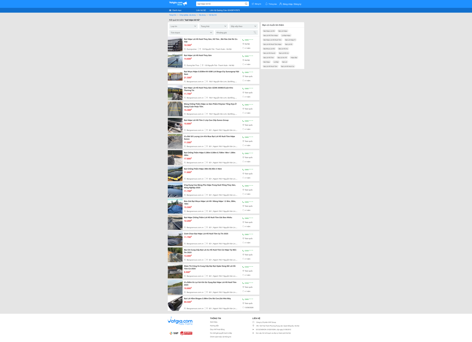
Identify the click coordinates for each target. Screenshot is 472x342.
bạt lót (284, 62)
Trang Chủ (172, 15)
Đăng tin (258, 4)
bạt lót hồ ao (283, 49)
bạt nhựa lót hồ (269, 49)
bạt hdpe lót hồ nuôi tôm (272, 40)
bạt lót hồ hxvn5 (269, 53)
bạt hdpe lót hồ (269, 31)
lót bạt (276, 62)
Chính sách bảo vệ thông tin (220, 336)
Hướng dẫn (214, 325)
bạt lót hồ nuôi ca (287, 66)
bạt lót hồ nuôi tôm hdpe (272, 44)
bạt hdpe (267, 62)
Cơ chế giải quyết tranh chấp (221, 333)
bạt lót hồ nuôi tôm (270, 66)
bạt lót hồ (288, 44)
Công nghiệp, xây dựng (187, 15)
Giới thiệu (213, 322)
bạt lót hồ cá (283, 53)
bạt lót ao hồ (282, 57)
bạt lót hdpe (283, 31)
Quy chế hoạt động (217, 329)
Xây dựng (202, 15)
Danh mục (176, 10)
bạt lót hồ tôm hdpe (271, 35)
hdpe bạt (294, 57)
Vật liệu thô (213, 15)
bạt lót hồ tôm (269, 57)
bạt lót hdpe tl (290, 40)
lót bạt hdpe (286, 35)
